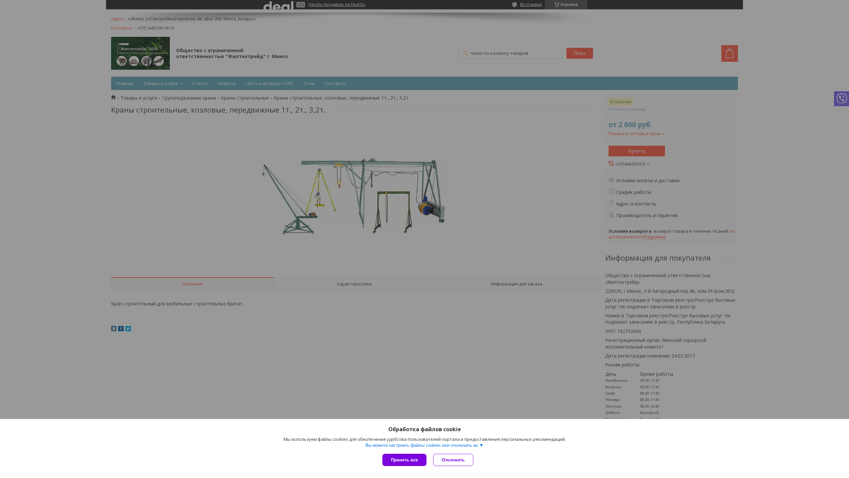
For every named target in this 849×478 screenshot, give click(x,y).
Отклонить (453, 459)
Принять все (404, 459)
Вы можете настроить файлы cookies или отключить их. (422, 445)
